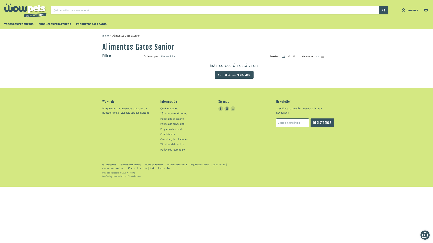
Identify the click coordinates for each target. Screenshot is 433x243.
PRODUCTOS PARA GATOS (91, 24)
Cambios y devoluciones (174, 139)
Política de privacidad (172, 124)
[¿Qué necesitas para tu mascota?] (383, 10)
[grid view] (317, 56)
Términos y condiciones (173, 113)
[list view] (322, 56)
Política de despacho (172, 118)
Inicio (105, 35)
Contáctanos (167, 134)
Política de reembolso (172, 149)
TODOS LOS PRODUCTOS (18, 24)
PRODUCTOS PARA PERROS (55, 24)
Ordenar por (151, 56)
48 (294, 56)
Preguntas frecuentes (172, 129)
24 (283, 56)
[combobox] (215, 10)
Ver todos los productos (234, 74)
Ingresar (412, 10)
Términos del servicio (172, 144)
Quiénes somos (169, 108)
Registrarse (322, 123)
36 (289, 56)
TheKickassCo (134, 176)
